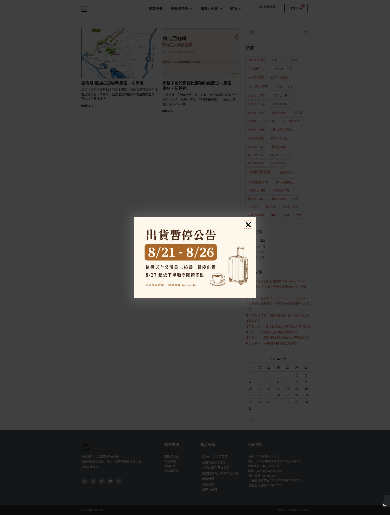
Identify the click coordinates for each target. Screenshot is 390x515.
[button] (248, 224)
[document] (195, 257)
